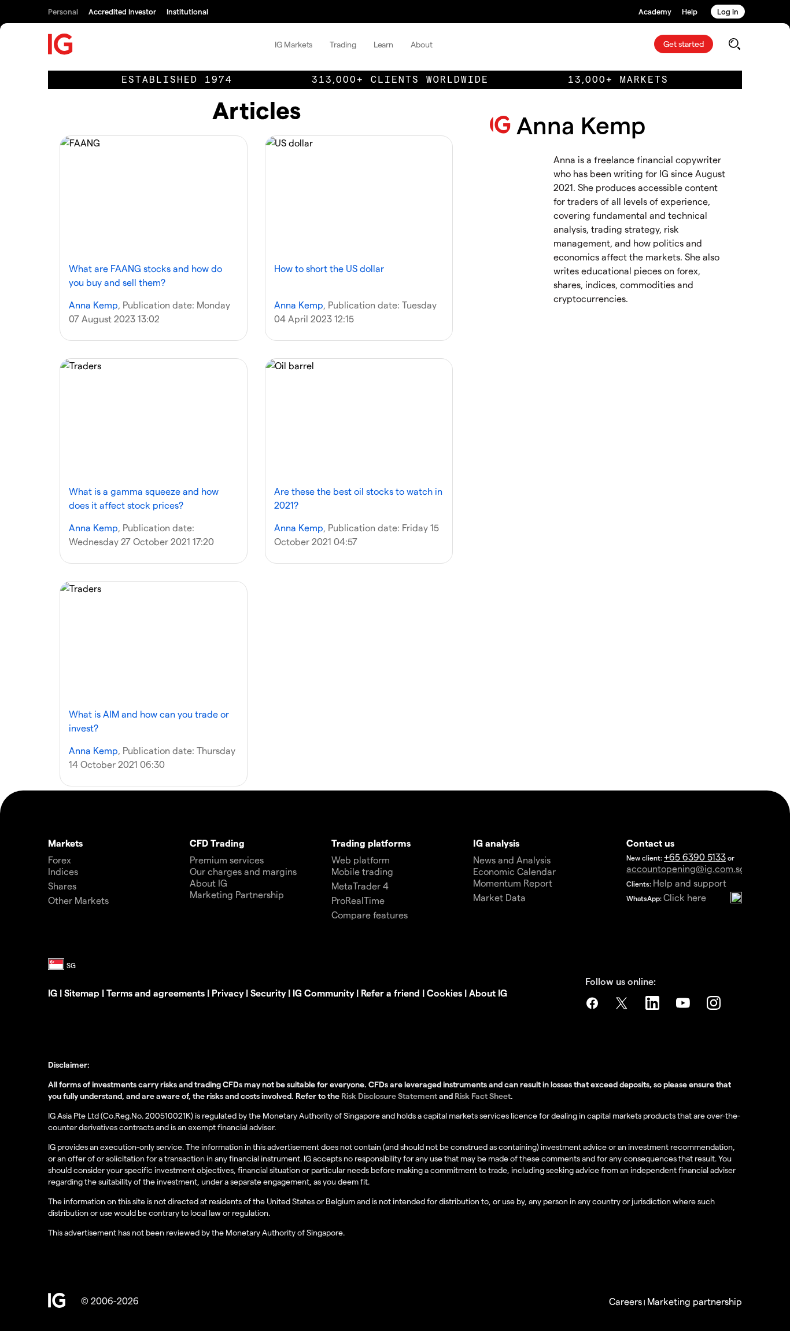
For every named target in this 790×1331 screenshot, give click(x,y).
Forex (59, 859)
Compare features (369, 914)
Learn (384, 44)
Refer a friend (390, 992)
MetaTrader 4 (360, 885)
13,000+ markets (618, 79)
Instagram (715, 1003)
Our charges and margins (243, 871)
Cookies (445, 992)
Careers (625, 1301)
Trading (343, 44)
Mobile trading (362, 871)
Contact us (650, 842)
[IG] (60, 44)
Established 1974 (176, 79)
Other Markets (78, 900)
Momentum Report (512, 882)
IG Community (323, 992)
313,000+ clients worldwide (400, 79)
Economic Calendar (514, 871)
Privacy (227, 992)
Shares (62, 885)
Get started (683, 44)
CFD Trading (217, 842)
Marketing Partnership (237, 894)
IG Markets (293, 44)
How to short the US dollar (329, 268)
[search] (734, 44)
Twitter (623, 1003)
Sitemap (81, 992)
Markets (65, 842)
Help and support (689, 882)
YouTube (684, 1003)
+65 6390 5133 (695, 856)
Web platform (360, 859)
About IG (208, 882)
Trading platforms (371, 842)
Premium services (227, 859)
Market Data (499, 897)
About (422, 44)
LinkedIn (653, 1003)
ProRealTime (358, 900)
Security (268, 992)
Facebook (592, 1003)
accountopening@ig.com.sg (685, 868)
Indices (63, 871)
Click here (684, 897)
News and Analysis (512, 859)
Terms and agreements (155, 992)
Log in (728, 11)
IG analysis (496, 842)
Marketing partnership (694, 1301)
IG (52, 992)
